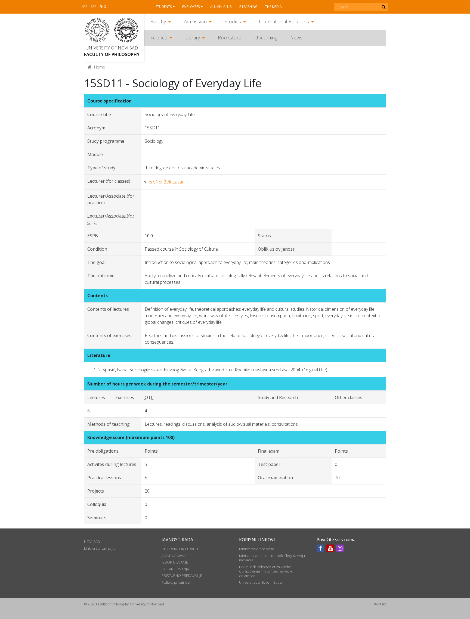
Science (158, 37)
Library (192, 37)
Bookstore (229, 37)
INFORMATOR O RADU (180, 548)
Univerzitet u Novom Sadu (260, 582)
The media (273, 6)
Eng (103, 6)
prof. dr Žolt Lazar (166, 182)
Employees (191, 6)
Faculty (158, 21)
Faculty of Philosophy (112, 54)
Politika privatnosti (176, 582)
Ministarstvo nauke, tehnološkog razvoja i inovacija (273, 557)
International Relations (284, 21)
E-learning (248, 6)
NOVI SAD (92, 541)
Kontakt (380, 604)
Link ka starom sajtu (100, 548)
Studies (233, 21)
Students (164, 6)
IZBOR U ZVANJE (175, 562)
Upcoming (265, 37)
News (296, 37)
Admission (195, 21)
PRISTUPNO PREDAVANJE (182, 575)
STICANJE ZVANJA (175, 569)
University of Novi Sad (112, 48)
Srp (85, 6)
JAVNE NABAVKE (174, 555)
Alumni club (221, 6)
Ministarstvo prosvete (256, 548)
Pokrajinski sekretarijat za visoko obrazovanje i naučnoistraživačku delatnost (266, 571)
